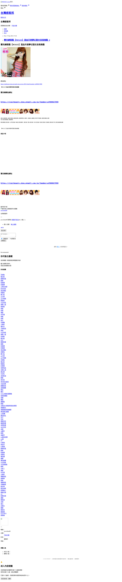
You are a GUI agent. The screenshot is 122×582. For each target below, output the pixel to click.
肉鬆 (2, 310)
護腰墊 (3, 401)
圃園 (2, 508)
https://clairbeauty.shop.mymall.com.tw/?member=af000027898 (29, 102)
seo (1, 494)
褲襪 (2, 458)
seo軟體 (3, 413)
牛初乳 (3, 374)
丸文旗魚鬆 (4, 464)
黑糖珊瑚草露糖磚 (6, 409)
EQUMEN (3, 513)
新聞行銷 (3, 496)
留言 (17, 219)
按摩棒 (3, 478)
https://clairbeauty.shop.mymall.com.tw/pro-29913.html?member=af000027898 (21, 84)
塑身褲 (3, 512)
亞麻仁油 (3, 370)
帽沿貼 (3, 276)
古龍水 (3, 506)
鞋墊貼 (3, 300)
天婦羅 (3, 322)
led (1, 440)
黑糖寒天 (3, 407)
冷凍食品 (3, 328)
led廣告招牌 (4, 437)
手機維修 (3, 484)
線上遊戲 (13, 224)
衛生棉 (3, 486)
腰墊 (2, 399)
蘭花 (2, 391)
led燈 (2, 439)
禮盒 (2, 312)
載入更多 (3, 230)
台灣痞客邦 (7, 12)
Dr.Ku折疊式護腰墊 (6, 393)
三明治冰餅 (4, 286)
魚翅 (2, 330)
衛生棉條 (3, 488)
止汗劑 (3, 296)
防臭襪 (3, 284)
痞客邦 (14, 219)
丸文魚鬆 (3, 462)
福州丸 (3, 326)
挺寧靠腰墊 (4, 395)
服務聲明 (77, 559)
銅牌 (2, 433)
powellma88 (4, 210)
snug (2, 340)
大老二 (3, 468)
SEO (2, 417)
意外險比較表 (5, 382)
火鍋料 (3, 324)
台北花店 (3, 427)
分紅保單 (3, 384)
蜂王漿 (3, 372)
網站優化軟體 (5, 411)
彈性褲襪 (3, 460)
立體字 (3, 431)
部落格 (6, 31)
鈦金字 (3, 444)
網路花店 (3, 421)
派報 (2, 429)
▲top (2, 227)
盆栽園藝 (3, 387)
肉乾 (2, 318)
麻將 (2, 466)
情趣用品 (3, 476)
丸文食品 (3, 302)
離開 (9, 578)
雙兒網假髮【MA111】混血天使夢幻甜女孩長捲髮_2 (27, 40)
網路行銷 (3, 492)
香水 (2, 504)
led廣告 (3, 442)
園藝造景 (3, 386)
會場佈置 (3, 425)
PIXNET (48, 559)
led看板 (3, 446)
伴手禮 (3, 314)
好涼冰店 (3, 288)
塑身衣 (3, 510)
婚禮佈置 (3, 423)
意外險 (3, 380)
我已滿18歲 (4, 578)
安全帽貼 (3, 290)
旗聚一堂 (3, 304)
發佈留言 (3, 240)
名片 (5, 33)
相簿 (5, 29)
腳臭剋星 (3, 278)
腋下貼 (3, 294)
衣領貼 (3, 274)
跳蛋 (2, 480)
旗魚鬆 (3, 306)
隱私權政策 (70, 559)
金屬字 (3, 435)
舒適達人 (3, 490)
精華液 (3, 500)
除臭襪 (3, 282)
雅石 (2, 389)
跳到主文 (3, 17)
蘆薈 (2, 498)
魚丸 (2, 320)
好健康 (3, 366)
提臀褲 (3, 515)
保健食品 (3, 368)
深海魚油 (3, 376)
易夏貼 (3, 292)
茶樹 (2, 502)
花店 (2, 419)
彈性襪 (3, 456)
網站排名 (3, 415)
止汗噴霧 (3, 298)
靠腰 (2, 397)
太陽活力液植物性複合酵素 (9, 405)
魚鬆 (2, 308)
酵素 (2, 378)
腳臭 (2, 280)
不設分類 (14, 25)
